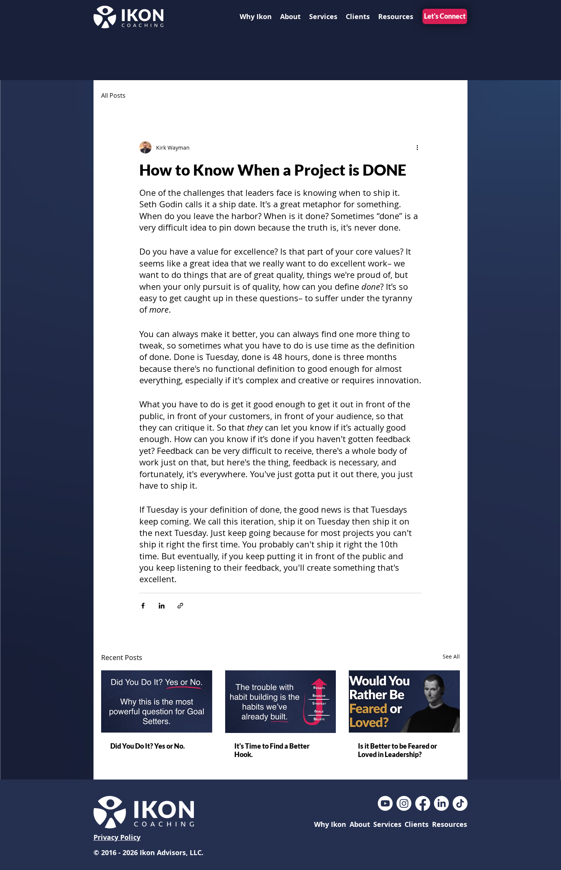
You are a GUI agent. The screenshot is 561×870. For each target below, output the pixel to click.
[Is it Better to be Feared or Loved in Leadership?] (404, 701)
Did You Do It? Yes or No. (147, 746)
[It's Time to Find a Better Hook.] (280, 701)
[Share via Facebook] (143, 605)
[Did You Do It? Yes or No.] (156, 701)
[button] (323, 17)
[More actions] (417, 147)
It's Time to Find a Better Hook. (272, 750)
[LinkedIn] (441, 803)
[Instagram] (404, 803)
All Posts (113, 95)
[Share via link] (180, 605)
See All (451, 656)
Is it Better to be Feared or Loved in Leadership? (397, 750)
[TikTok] (460, 803)
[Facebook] (422, 803)
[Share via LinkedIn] (161, 605)
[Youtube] (385, 803)
